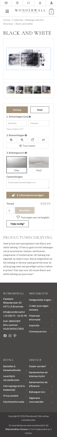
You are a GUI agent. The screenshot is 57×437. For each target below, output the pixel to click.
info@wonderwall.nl (14, 311)
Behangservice (37, 391)
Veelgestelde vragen (40, 299)
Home (6, 19)
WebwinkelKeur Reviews (16, 429)
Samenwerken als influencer (38, 384)
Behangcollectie (34, 19)
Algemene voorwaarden (36, 399)
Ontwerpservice (38, 331)
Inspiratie (34, 325)
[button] (33, 217)
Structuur (8, 23)
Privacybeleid (10, 395)
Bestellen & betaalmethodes (12, 368)
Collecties (17, 19)
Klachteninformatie (13, 401)
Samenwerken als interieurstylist (38, 374)
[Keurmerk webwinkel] (10, 346)
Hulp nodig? (18, 223)
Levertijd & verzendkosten (11, 378)
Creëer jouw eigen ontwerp (38, 307)
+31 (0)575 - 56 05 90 (15, 315)
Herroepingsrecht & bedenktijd (14, 387)
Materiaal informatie (34, 317)
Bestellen (24, 210)
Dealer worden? (37, 366)
